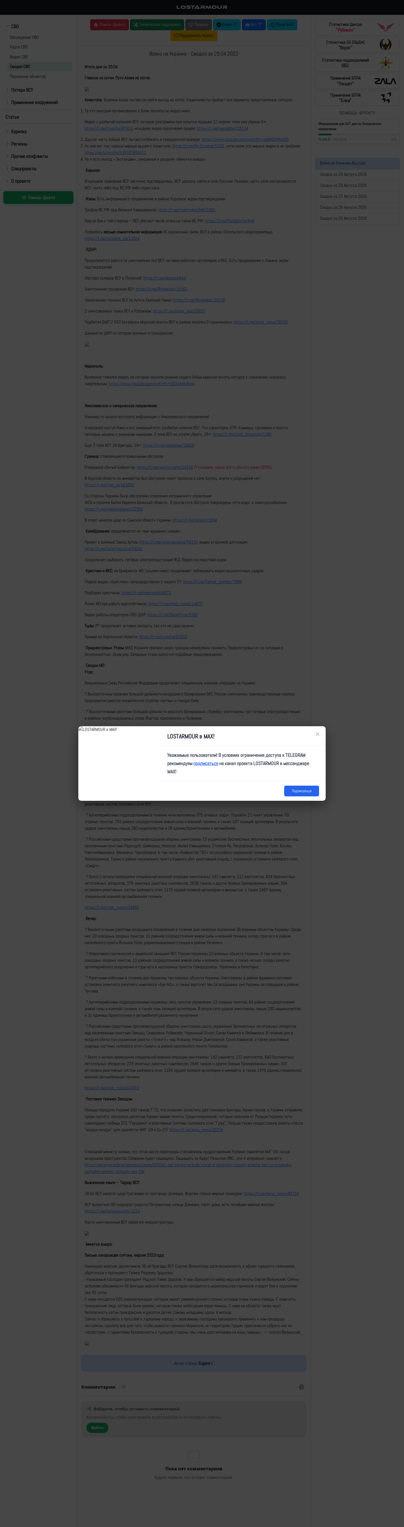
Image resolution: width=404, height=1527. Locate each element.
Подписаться (301, 790)
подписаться (205, 763)
